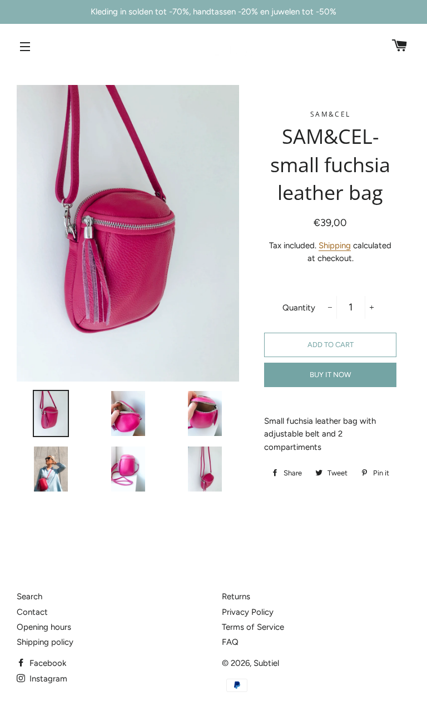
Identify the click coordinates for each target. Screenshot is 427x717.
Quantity (298, 308)
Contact (32, 612)
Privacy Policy (248, 612)
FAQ (230, 642)
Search (29, 596)
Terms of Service (253, 627)
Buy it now (330, 374)
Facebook (46, 663)
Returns (236, 596)
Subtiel (266, 663)
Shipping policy (45, 642)
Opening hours (44, 627)
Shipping (335, 245)
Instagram (47, 679)
